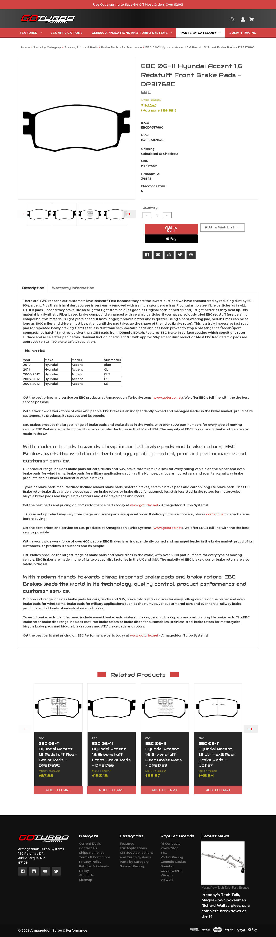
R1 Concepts (170, 844)
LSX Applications (133, 848)
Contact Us (88, 848)
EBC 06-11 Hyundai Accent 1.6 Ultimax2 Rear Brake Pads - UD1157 (217, 754)
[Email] (158, 255)
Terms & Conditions (95, 857)
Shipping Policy (91, 853)
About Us (86, 875)
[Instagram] (34, 871)
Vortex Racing (172, 857)
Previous (24, 214)
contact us (214, 514)
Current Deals (90, 844)
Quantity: (150, 208)
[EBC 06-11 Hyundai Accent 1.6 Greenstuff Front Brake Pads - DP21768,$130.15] (112, 708)
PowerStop (170, 848)
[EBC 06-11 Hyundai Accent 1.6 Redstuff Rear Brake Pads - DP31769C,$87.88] (58, 708)
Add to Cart (58, 790)
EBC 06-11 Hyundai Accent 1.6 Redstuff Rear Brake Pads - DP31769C (58, 754)
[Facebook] (147, 255)
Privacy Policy (90, 862)
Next (129, 214)
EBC (164, 853)
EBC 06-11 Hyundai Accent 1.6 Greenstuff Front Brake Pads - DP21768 (111, 754)
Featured (127, 844)
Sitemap (85, 880)
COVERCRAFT (171, 871)
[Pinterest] (191, 255)
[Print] (169, 255)
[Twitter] (180, 255)
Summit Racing (132, 866)
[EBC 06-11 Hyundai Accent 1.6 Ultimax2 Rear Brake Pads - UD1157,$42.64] (218, 708)
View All (167, 880)
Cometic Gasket (173, 862)
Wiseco (167, 875)
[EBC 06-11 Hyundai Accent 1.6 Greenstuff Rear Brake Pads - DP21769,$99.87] (165, 708)
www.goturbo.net (168, 397)
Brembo (167, 866)
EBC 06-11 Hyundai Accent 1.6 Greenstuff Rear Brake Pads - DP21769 (163, 754)
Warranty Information (73, 288)
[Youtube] (45, 871)
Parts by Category (134, 862)
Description (33, 288)
